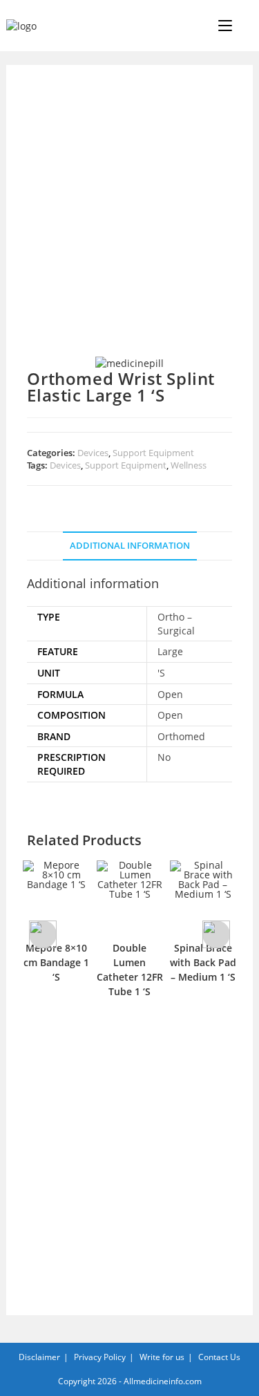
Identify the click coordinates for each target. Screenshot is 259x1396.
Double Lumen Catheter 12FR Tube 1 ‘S (130, 969)
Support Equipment (153, 452)
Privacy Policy (100, 1357)
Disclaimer (39, 1357)
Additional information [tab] (130, 545)
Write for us (162, 1357)
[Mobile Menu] (226, 25)
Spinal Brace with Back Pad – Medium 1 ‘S (203, 962)
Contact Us (219, 1357)
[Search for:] (244, 25)
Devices (92, 452)
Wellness (189, 465)
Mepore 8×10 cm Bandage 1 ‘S (56, 962)
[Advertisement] (129, 220)
